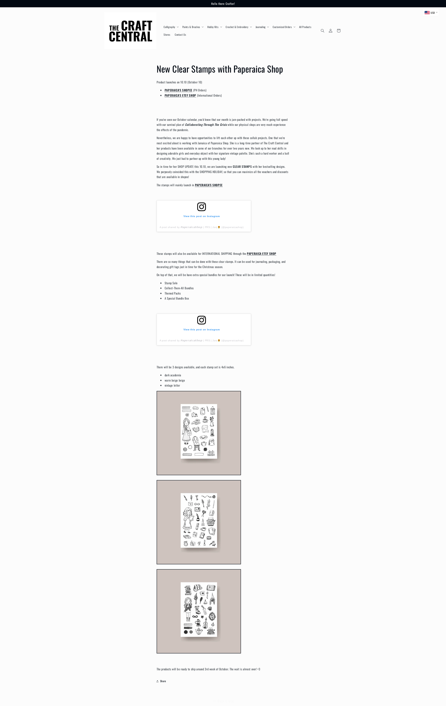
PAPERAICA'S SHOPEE (178, 90)
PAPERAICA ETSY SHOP (261, 253)
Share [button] (163, 681)
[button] (170, 27)
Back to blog (226, 700)
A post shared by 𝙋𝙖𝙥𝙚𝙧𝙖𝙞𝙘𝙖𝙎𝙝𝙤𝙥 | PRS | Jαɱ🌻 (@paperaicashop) (202, 227)
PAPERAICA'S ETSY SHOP (180, 95)
